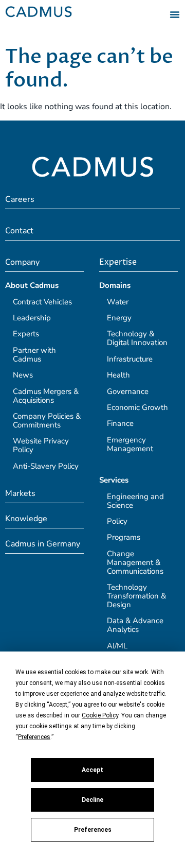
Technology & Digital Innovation (137, 338)
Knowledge (26, 518)
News (23, 375)
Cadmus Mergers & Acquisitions (46, 395)
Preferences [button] (34, 737)
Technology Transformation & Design (136, 596)
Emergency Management (130, 444)
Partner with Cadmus (34, 354)
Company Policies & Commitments (47, 420)
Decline (92, 799)
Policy (117, 521)
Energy (119, 318)
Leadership (32, 318)
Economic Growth (137, 407)
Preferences (93, 829)
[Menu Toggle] (175, 14)
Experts (26, 334)
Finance (120, 423)
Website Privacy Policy (41, 445)
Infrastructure (130, 359)
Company (22, 262)
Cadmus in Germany (42, 544)
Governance (128, 391)
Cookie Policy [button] (100, 715)
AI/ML (117, 646)
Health (118, 375)
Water (117, 302)
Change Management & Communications (135, 562)
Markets (20, 493)
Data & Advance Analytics (135, 625)
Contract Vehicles (42, 302)
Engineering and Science (135, 500)
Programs (123, 537)
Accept (92, 770)
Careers (19, 199)
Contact (19, 230)
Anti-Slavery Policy (46, 466)
